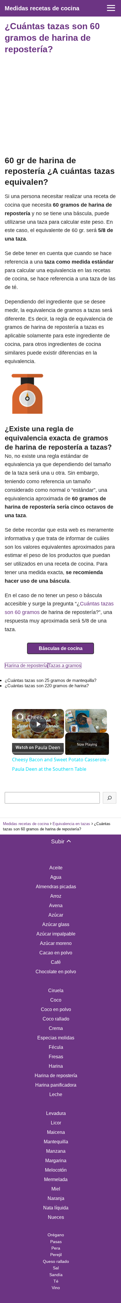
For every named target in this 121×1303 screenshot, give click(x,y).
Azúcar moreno (56, 943)
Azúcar (55, 914)
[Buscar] (109, 798)
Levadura (56, 1113)
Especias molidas (55, 1037)
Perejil (56, 1254)
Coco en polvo (56, 1009)
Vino (56, 1287)
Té (55, 1281)
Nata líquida (55, 1207)
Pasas (56, 1241)
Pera (55, 1248)
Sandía (56, 1274)
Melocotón (56, 1170)
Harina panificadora (55, 1085)
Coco (55, 999)
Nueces (56, 1217)
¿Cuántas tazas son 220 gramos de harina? (47, 685)
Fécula (56, 1047)
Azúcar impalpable (55, 933)
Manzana (55, 1151)
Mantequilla (56, 1141)
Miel (55, 1188)
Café (56, 962)
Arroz (55, 896)
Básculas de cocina (61, 648)
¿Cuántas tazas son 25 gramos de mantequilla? (50, 680)
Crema (56, 1028)
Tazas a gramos (64, 665)
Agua (55, 877)
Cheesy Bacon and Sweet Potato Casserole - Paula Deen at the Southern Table (38, 717)
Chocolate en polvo (56, 971)
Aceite (56, 867)
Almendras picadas (56, 886)
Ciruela (55, 990)
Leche (55, 1094)
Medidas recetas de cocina (42, 8)
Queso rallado (56, 1261)
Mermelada (56, 1179)
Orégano (56, 1234)
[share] (54, 715)
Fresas (56, 1056)
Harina (56, 1066)
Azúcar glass (55, 924)
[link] (20, 717)
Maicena (56, 1132)
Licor (56, 1122)
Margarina (55, 1160)
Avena (56, 905)
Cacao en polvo (55, 952)
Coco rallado (56, 1018)
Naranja (56, 1198)
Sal (56, 1268)
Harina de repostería (26, 665)
